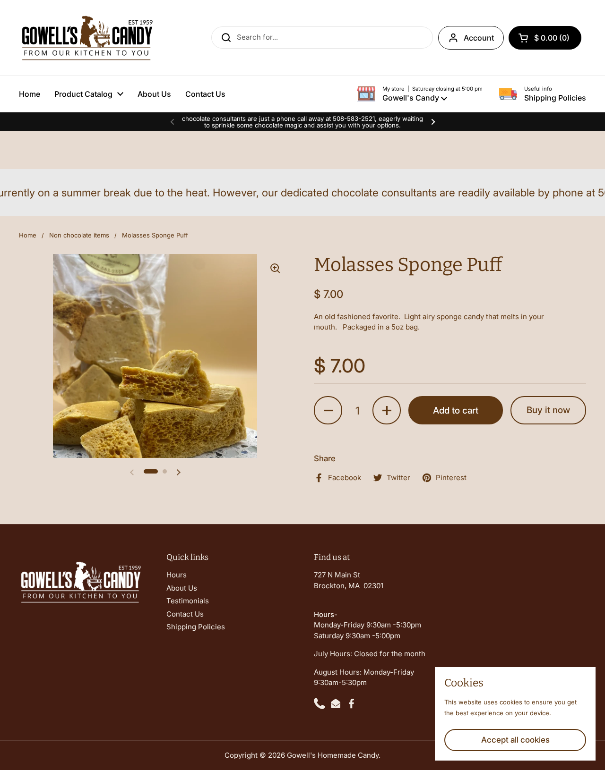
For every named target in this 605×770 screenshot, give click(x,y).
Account (479, 37)
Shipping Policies (195, 626)
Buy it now (548, 410)
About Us (181, 588)
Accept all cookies (515, 740)
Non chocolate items (79, 235)
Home (27, 235)
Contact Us (185, 613)
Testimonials (187, 600)
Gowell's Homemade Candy (333, 755)
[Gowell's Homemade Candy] (86, 37)
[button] (545, 38)
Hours (176, 574)
